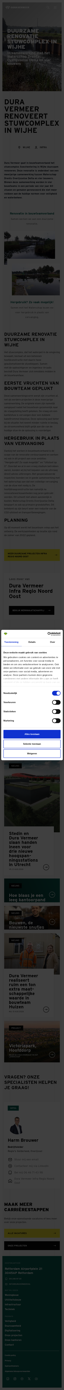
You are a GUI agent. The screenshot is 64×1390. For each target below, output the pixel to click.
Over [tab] (52, 642)
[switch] (56, 702)
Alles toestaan (32, 734)
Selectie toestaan (32, 744)
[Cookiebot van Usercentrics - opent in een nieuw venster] (48, 634)
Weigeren (32, 753)
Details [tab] (32, 642)
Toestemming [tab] (11, 642)
